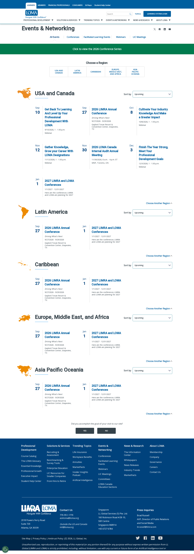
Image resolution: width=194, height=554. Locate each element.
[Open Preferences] (5, 549)
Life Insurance (80, 452)
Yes (84, 430)
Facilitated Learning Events (97, 37)
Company (154, 457)
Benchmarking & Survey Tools (55, 462)
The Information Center (132, 454)
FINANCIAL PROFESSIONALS (59, 5)
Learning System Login (157, 14)
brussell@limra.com (146, 526)
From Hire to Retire (56, 481)
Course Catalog (28, 456)
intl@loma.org (67, 527)
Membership (156, 452)
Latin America (77, 71)
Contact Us (155, 472)
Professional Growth (31, 471)
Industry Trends (132, 470)
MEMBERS (42, 5)
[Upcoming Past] (152, 94)
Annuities (77, 462)
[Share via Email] (169, 29)
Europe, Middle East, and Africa (115, 71)
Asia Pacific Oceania (135, 71)
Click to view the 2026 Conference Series (97, 49)
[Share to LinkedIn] (164, 29)
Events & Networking (105, 447)
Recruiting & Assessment (53, 454)
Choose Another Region (158, 203)
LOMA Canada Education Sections (107, 486)
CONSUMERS (77, 5)
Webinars (121, 37)
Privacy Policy (39, 538)
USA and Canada (59, 71)
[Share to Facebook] (159, 29)
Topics (138, 14)
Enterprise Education (57, 468)
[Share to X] (154, 29)
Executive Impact (29, 476)
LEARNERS (31, 5)
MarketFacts (79, 467)
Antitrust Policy (55, 538)
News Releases (131, 465)
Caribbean (96, 71)
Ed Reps (88, 5)
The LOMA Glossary (31, 461)
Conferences (73, 37)
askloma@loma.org (69, 518)
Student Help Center (102, 5)
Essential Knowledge (31, 466)
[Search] (130, 14)
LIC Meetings (139, 37)
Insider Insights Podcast (80, 474)
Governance (156, 462)
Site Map (26, 538)
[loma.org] (36, 14)
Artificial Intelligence (83, 480)
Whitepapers (130, 460)
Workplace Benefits (82, 457)
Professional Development (28, 447)
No (106, 430)
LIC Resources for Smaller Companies (56, 475)
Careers (154, 467)
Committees (104, 479)
